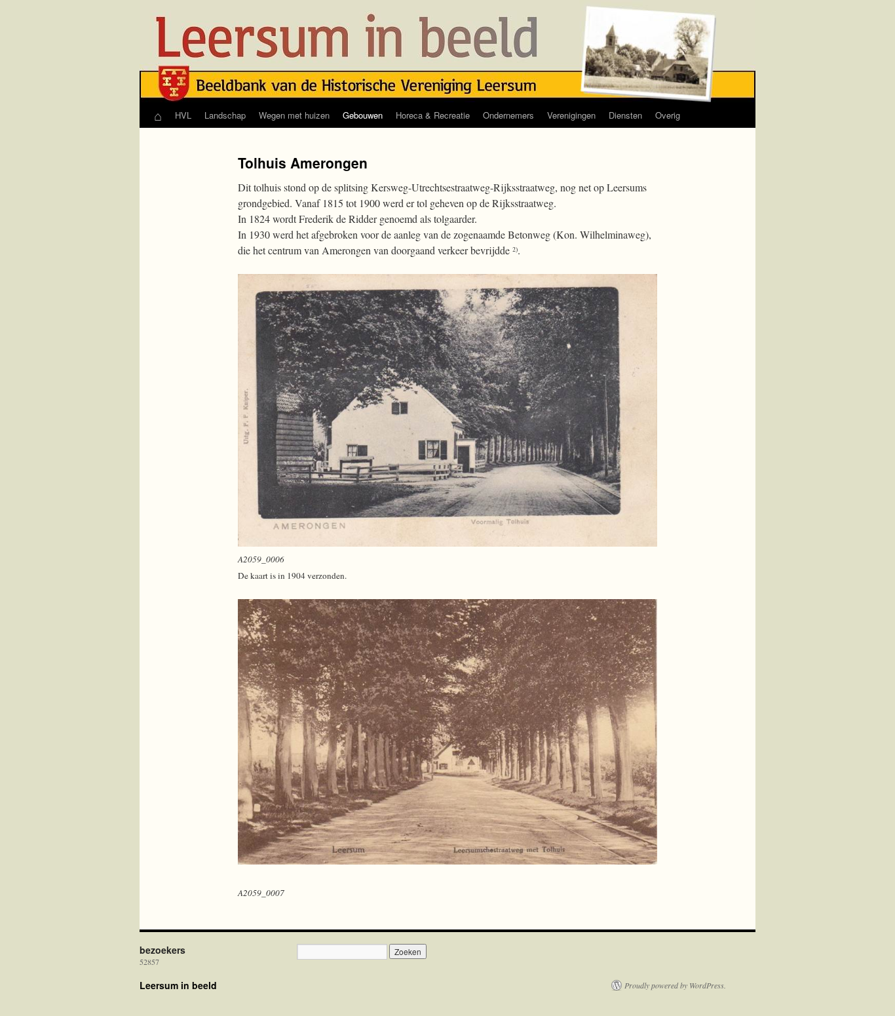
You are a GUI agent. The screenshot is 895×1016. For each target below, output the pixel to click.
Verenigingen (571, 115)
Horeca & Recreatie (433, 115)
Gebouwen (363, 115)
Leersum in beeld (178, 985)
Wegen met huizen (294, 115)
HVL (183, 115)
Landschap (225, 115)
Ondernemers (508, 115)
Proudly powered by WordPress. (675, 985)
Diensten (625, 115)
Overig (667, 115)
